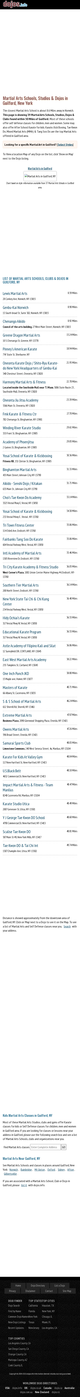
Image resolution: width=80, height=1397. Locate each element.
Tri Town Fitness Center (18, 525)
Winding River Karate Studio (22, 427)
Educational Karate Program (22, 631)
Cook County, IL (15, 1365)
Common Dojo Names (18, 1316)
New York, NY (48, 1311)
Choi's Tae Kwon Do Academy (22, 497)
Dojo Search (14, 1305)
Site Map (67, 1291)
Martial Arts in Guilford (40, 168)
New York (32, 1316)
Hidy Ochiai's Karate (16, 617)
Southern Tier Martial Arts (21, 585)
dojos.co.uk (35, 1388)
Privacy (12, 1291)
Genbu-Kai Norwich (15, 307)
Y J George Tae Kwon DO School (24, 817)
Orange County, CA (17, 1354)
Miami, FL (46, 1322)
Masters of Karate (15, 687)
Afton (70, 1169)
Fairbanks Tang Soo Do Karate (23, 539)
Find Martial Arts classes (17, 1147)
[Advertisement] (40, 51)
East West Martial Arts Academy (24, 659)
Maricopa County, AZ (17, 1360)
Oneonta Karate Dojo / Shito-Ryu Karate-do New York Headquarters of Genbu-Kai (30, 366)
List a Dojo (60, 1285)
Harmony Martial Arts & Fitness (24, 382)
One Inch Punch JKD (16, 673)
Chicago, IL (47, 1316)
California (33, 1305)
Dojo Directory (38, 1285)
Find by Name (14, 1311)
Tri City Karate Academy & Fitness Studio (30, 567)
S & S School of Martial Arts (22, 701)
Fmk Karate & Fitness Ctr (20, 414)
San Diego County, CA (18, 1349)
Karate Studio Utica (16, 803)
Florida (31, 1311)
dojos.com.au (26, 1392)
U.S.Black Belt (12, 770)
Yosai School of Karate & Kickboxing (27, 455)
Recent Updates (16, 1328)
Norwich (13, 1169)
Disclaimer (30, 1291)
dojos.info (17, 1388)
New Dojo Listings (17, 1322)
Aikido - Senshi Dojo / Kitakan (22, 483)
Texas (31, 1322)
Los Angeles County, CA (19, 1343)
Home (18, 1285)
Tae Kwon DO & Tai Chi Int (20, 845)
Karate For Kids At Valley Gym (23, 757)
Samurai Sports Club (17, 743)
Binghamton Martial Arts (19, 469)
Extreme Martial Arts (17, 715)
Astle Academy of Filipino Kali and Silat (29, 645)
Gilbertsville (10, 1174)
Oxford (51, 1169)
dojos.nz (56, 1392)
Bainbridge (26, 1169)
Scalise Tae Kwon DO (17, 831)
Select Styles (65, 144)
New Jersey (33, 1328)
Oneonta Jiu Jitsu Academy (20, 400)
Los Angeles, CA (49, 1328)
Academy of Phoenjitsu (18, 441)
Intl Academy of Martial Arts (22, 553)
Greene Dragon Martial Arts (21, 335)
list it (24, 1185)
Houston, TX (48, 1305)
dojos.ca (58, 1388)
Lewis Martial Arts (15, 293)
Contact (49, 1291)
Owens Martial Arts (16, 729)
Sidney (61, 1169)
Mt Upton (40, 1169)
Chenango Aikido (14, 321)
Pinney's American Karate (20, 349)
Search (67, 926)
